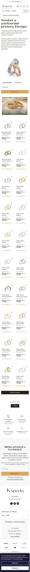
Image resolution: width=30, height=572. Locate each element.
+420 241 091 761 (16, 1)
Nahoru (16, 406)
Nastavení (15, 563)
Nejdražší (5, 87)
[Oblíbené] (20, 6)
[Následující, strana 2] (15, 398)
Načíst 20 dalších (15, 392)
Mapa (18, 533)
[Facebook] (11, 503)
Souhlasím (15, 568)
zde (21, 559)
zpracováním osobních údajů (15, 479)
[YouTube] (18, 503)
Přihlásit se (15, 473)
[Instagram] (14, 503)
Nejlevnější (18, 82)
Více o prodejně (15, 536)
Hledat (26, 11)
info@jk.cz (16, 496)
